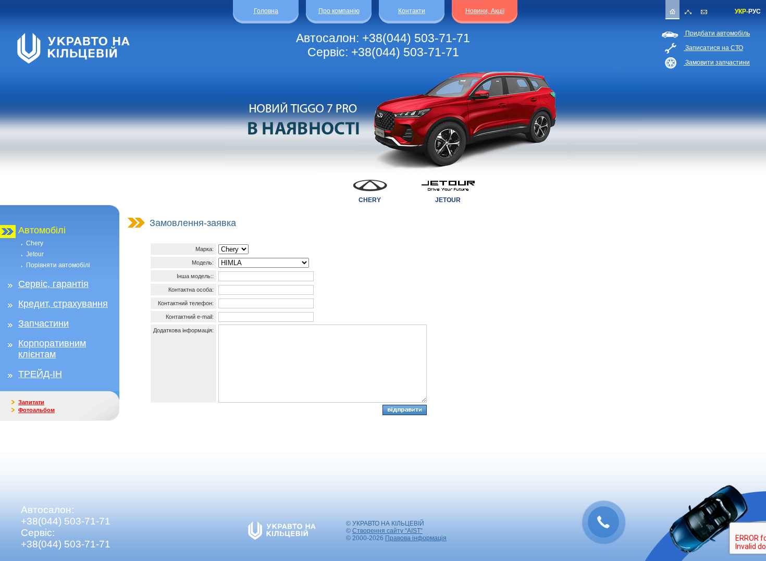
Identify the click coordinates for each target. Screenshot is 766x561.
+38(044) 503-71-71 (416, 38)
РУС (754, 11)
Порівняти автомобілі (58, 265)
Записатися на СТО (713, 48)
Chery (34, 243)
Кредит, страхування (63, 303)
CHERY (370, 200)
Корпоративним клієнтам (52, 348)
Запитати (31, 402)
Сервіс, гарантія (53, 284)
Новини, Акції (484, 11)
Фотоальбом (36, 410)
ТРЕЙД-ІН (40, 374)
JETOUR (448, 200)
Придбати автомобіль (717, 33)
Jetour (35, 254)
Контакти (411, 11)
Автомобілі (42, 230)
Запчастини (43, 323)
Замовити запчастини (717, 62)
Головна (266, 11)
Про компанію (339, 11)
